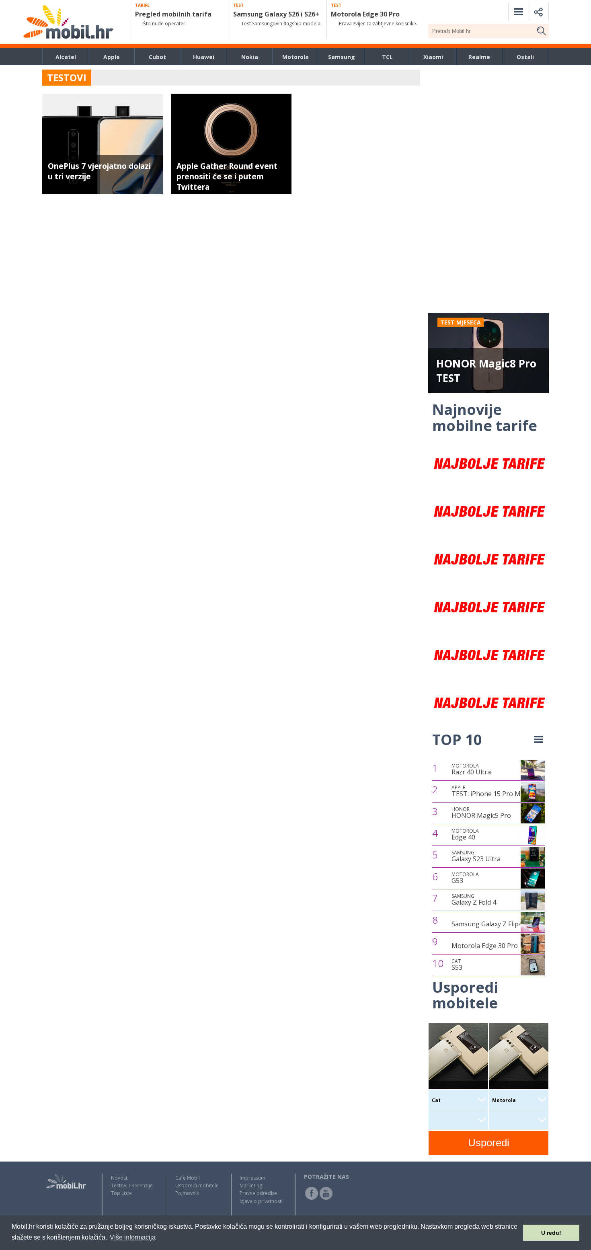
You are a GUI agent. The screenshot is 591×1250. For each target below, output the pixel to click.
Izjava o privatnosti (261, 1201)
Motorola (295, 57)
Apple (111, 57)
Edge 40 (465, 834)
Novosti (120, 1177)
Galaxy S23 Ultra (476, 856)
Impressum (252, 1177)
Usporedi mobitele (197, 1185)
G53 (465, 878)
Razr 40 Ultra (471, 769)
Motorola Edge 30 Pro (484, 945)
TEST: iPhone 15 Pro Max (489, 791)
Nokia (249, 57)
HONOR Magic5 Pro (481, 813)
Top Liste (121, 1193)
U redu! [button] (551, 1232)
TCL (387, 57)
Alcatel (65, 57)
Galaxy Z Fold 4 (473, 900)
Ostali (525, 57)
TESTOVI (66, 77)
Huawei (203, 57)
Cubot (157, 57)
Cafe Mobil (187, 1177)
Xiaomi (433, 57)
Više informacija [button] (133, 1237)
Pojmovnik (187, 1193)
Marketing (251, 1185)
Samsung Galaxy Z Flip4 (486, 924)
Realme (479, 57)
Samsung (341, 57)
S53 (456, 965)
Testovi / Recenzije (132, 1185)
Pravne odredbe (258, 1193)
